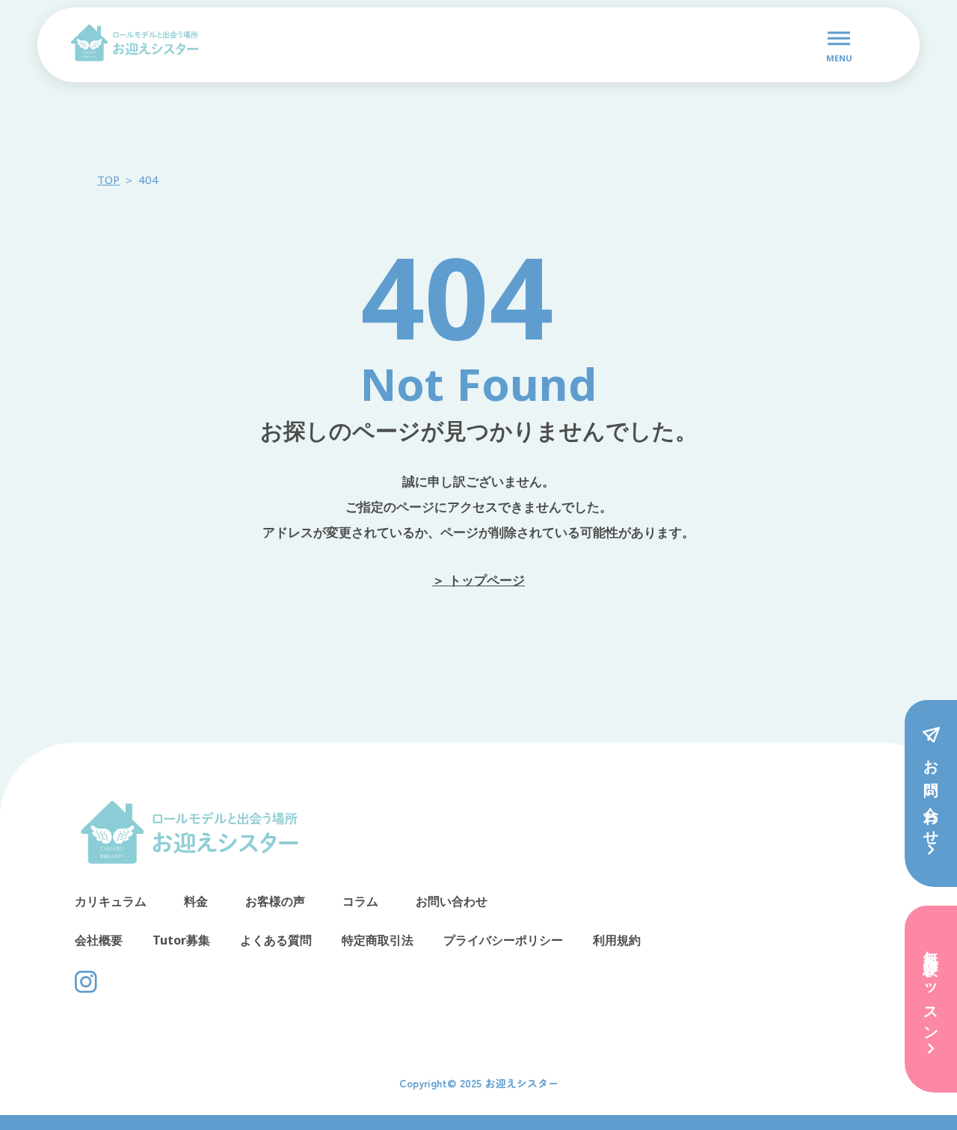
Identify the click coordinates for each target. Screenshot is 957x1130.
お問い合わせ (451, 901)
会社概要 (99, 940)
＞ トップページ (478, 580)
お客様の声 (275, 901)
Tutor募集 (181, 940)
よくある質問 (276, 940)
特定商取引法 (377, 940)
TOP (108, 179)
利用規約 (617, 940)
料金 (196, 901)
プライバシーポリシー (503, 940)
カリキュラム (111, 901)
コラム (360, 901)
